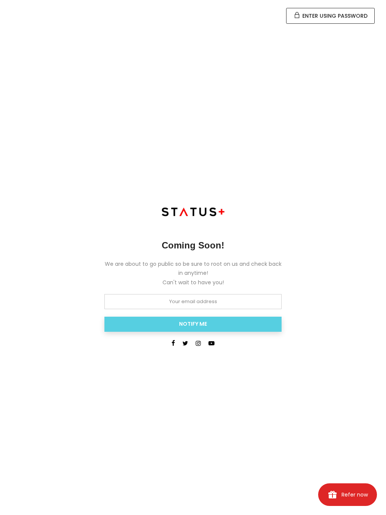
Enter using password (334, 16)
